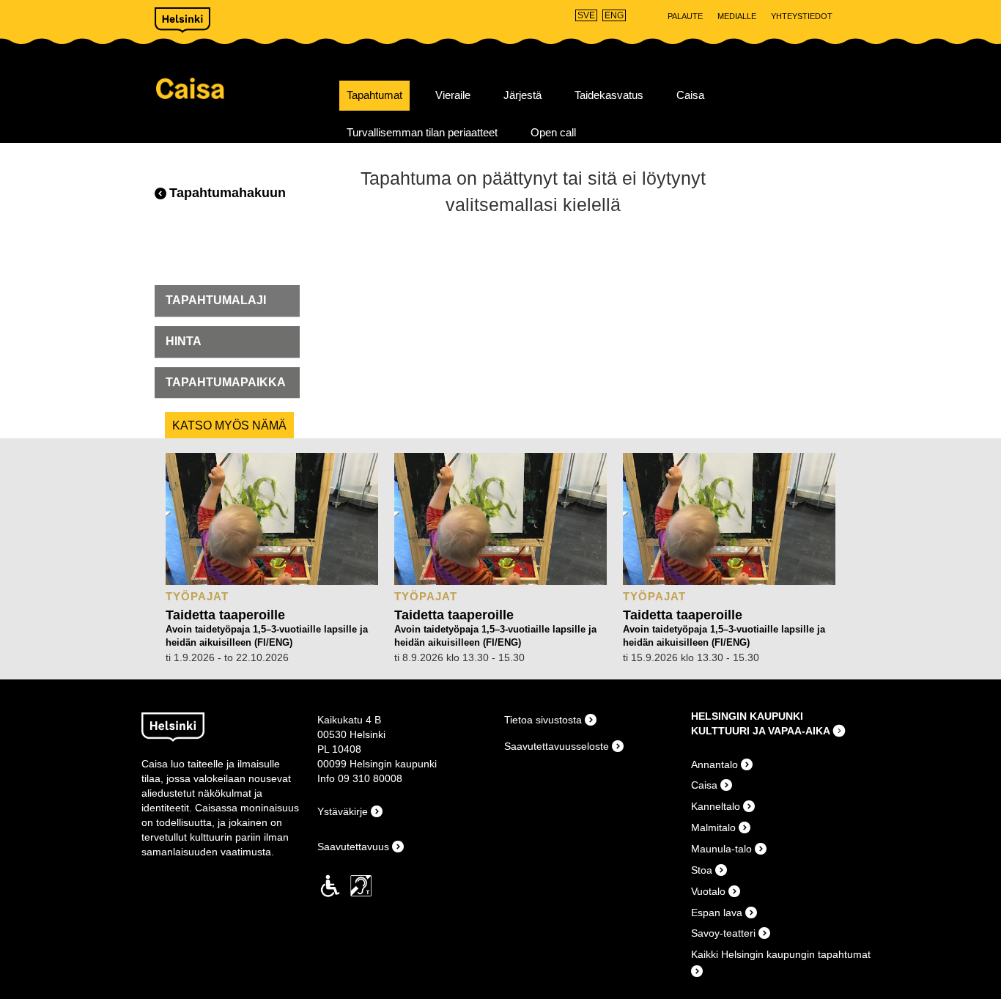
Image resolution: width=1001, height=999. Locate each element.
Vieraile (452, 95)
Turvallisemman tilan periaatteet (422, 133)
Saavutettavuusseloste (556, 746)
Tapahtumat (374, 95)
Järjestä (522, 95)
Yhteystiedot (801, 16)
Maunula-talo (721, 849)
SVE (586, 15)
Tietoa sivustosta (543, 720)
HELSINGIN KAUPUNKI (747, 716)
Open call (553, 133)
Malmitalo (713, 827)
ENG (614, 15)
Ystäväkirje (342, 811)
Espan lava (716, 912)
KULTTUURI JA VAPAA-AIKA (760, 731)
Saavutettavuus (353, 846)
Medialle (736, 16)
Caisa (242, 88)
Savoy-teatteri (723, 933)
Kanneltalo (715, 806)
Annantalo (714, 764)
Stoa (701, 870)
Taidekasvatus (609, 95)
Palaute (685, 16)
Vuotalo (708, 891)
